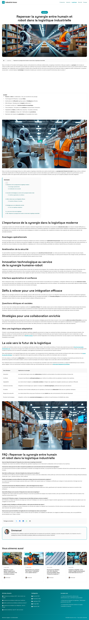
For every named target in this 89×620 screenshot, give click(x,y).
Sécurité (80, 2)
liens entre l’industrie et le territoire (61, 364)
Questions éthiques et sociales (15, 201)
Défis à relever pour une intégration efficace (16, 199)
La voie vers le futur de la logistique (13, 211)
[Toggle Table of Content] (6, 183)
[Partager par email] (30, 521)
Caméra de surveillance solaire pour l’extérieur (14, 600)
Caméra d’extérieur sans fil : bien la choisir (13, 609)
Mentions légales (6, 617)
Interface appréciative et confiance (16, 194)
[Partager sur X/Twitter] (16, 521)
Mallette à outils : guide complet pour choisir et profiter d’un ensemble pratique (10, 572)
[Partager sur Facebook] (20, 521)
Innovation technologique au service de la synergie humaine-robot (20, 192)
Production (62, 2)
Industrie (68, 2)
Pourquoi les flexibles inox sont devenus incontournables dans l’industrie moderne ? (53, 572)
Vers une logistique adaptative (15, 207)
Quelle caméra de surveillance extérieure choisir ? (15, 602)
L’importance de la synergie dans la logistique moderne (17, 184)
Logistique (74, 2)
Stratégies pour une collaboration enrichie (15, 205)
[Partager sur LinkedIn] (23, 521)
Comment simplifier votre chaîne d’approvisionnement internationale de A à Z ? (77, 571)
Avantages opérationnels (14, 186)
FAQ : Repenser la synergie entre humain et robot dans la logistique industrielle (23, 213)
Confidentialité (14, 617)
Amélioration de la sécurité (15, 188)
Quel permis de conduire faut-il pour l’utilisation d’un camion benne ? (32, 571)
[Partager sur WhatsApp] (26, 521)
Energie (85, 2)
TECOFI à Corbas (29, 335)
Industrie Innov (73, 617)
